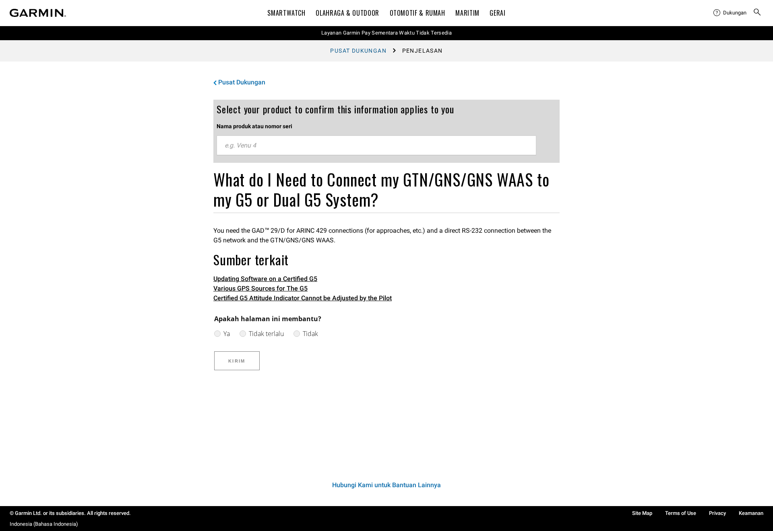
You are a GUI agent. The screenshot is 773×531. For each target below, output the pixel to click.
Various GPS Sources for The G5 (260, 288)
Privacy (717, 513)
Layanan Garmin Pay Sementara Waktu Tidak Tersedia (386, 33)
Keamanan (751, 513)
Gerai (497, 13)
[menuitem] (729, 13)
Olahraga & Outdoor (347, 13)
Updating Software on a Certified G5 (265, 279)
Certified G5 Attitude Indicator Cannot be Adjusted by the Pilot (302, 298)
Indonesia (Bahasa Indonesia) (44, 524)
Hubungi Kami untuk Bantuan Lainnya (386, 485)
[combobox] (376, 145)
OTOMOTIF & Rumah (417, 13)
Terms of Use (680, 513)
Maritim (467, 13)
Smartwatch (286, 13)
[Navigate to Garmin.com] (38, 13)
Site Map (642, 513)
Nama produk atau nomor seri (254, 126)
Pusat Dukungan (358, 50)
